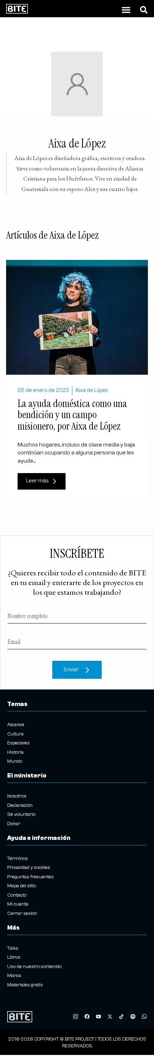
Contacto (17, 895)
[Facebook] (87, 1016)
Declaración (20, 805)
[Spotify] (132, 1016)
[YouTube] (98, 1016)
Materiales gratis (25, 985)
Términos (17, 858)
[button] (126, 10)
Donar (13, 824)
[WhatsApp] (144, 1016)
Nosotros (17, 796)
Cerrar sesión (22, 913)
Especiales (18, 743)
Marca (14, 975)
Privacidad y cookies (28, 867)
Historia (15, 752)
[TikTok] (121, 1016)
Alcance (15, 725)
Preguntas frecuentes (30, 877)
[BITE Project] (19, 1016)
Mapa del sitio (21, 886)
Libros (13, 957)
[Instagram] (75, 1016)
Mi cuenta (17, 904)
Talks (12, 948)
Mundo (14, 761)
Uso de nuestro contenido (34, 966)
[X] (109, 1016)
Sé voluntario (21, 814)
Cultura (15, 734)
